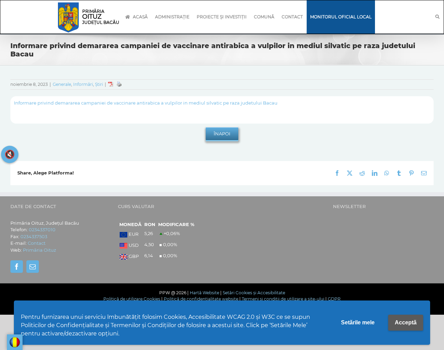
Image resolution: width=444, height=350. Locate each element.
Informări (83, 84)
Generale (62, 84)
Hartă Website (204, 292)
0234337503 (33, 236)
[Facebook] (16, 266)
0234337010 (42, 229)
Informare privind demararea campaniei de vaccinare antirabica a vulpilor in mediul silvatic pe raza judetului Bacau (146, 103)
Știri (99, 84)
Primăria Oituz (39, 250)
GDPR (334, 299)
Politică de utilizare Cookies (131, 299)
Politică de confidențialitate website (201, 299)
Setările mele (358, 322)
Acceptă (406, 322)
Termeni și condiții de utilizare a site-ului (283, 299)
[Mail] (32, 266)
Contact (36, 243)
